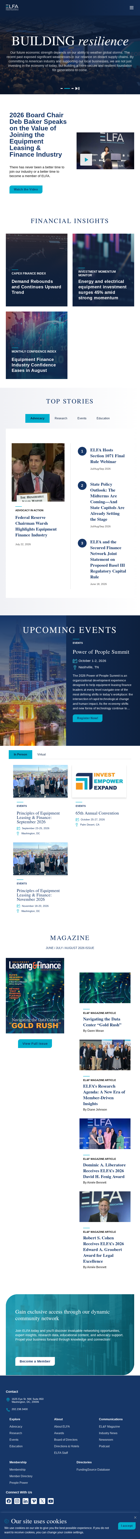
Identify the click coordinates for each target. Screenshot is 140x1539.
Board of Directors (65, 1439)
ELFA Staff (61, 1452)
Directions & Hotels (66, 1446)
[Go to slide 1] (62, 88)
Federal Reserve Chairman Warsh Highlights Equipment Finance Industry (36, 526)
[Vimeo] (34, 1501)
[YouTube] (51, 1501)
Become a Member (35, 1361)
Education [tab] (103, 418)
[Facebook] (9, 1501)
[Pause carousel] (77, 88)
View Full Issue (35, 1043)
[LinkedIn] (25, 1501)
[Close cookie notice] (135, 1517)
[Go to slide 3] (72, 88)
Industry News (108, 1433)
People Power (18, 1482)
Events (13, 1439)
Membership (17, 1469)
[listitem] (36, 270)
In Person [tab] (20, 754)
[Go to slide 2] (67, 88)
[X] (42, 1501)
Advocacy (15, 1426)
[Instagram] (17, 1501)
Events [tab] (81, 418)
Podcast (104, 1446)
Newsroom (106, 1439)
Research (15, 1433)
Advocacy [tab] (37, 418)
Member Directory (20, 1476)
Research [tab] (61, 418)
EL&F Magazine (109, 1426)
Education (16, 1446)
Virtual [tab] (41, 754)
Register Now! (87, 718)
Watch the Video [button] (26, 189)
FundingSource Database (93, 1469)
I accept (127, 1525)
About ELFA (62, 1426)
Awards (59, 1433)
